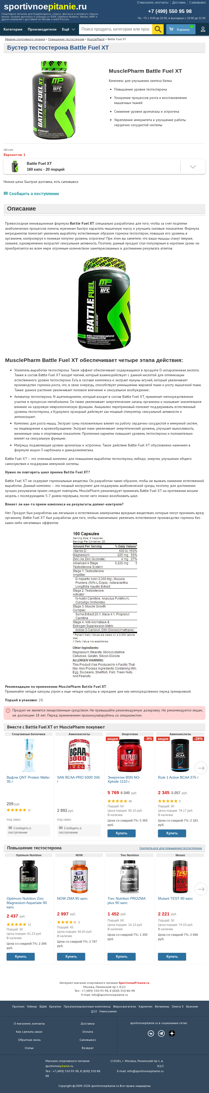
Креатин (55, 1006)
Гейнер (32, 1006)
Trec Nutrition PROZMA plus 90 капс (126, 900)
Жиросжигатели (124, 1006)
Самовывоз (197, 2)
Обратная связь (29, 1040)
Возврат (88, 1048)
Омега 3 (178, 1006)
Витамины (162, 1006)
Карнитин (145, 1006)
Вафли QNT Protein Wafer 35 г (28, 779)
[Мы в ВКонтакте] (148, 1033)
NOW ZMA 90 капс (72, 898)
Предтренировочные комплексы (87, 1006)
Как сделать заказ (29, 1031)
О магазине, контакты (152, 2)
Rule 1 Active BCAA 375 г (178, 777)
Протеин (18, 1006)
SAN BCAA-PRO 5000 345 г (78, 779)
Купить (121, 833)
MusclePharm (95, 39)
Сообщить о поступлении (34, 193)
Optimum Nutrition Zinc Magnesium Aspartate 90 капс (27, 902)
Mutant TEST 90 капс (175, 898)
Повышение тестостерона (66, 39)
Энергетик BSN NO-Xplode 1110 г (124, 779)
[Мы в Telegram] (158, 1033)
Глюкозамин (108, 1011)
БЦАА (43, 1006)
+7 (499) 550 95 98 (170, 11)
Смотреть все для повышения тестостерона (170, 848)
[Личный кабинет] (203, 29)
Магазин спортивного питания (25, 39)
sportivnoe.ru (45, 6)
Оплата (87, 1031)
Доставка (179, 2)
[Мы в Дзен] (169, 1033)
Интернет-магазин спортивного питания (104, 983)
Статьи (29, 1048)
